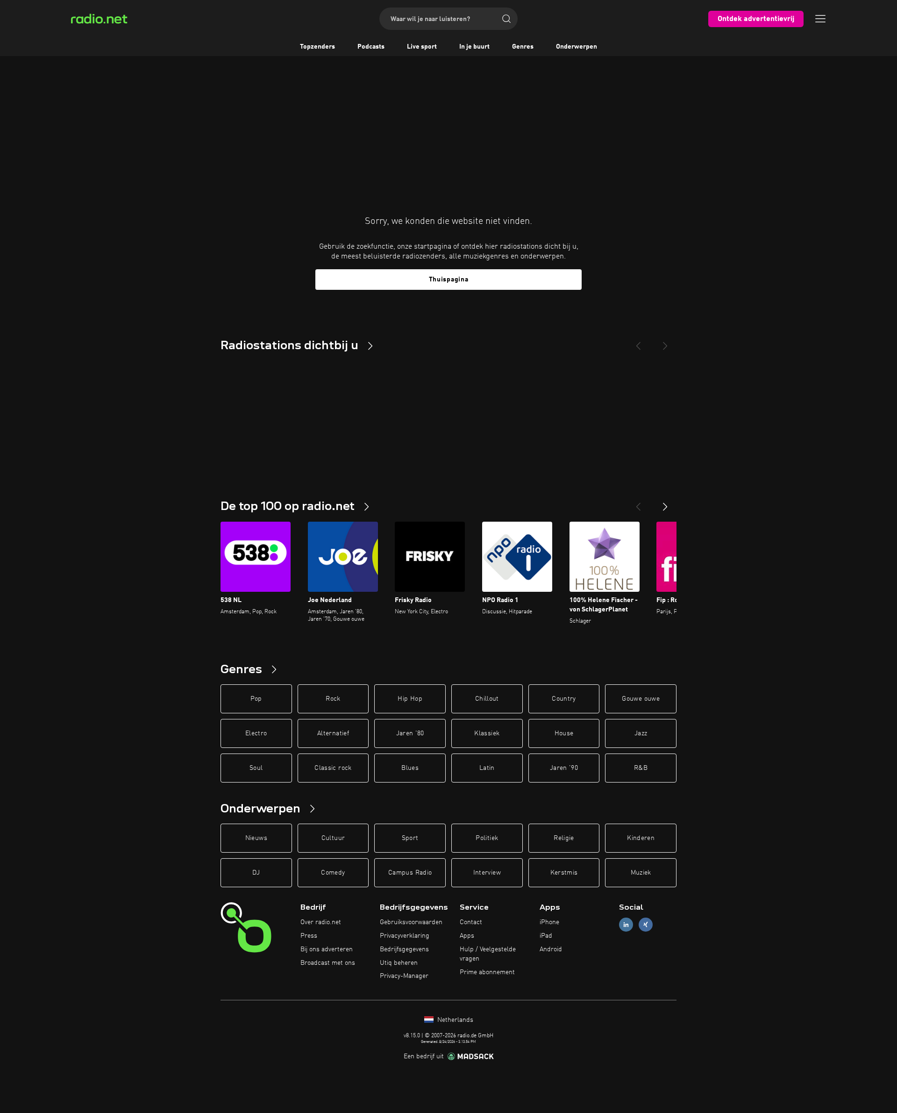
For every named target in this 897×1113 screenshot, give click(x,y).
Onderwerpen (576, 46)
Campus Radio (410, 872)
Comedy (333, 872)
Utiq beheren (399, 963)
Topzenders (317, 46)
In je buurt (474, 46)
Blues (410, 768)
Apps (467, 936)
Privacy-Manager (404, 976)
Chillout (487, 699)
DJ (256, 872)
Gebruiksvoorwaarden (411, 922)
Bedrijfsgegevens (404, 949)
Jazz (640, 733)
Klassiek (486, 733)
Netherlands (454, 1020)
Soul (256, 768)
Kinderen (641, 838)
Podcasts (370, 46)
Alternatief (333, 733)
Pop (256, 699)
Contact (471, 922)
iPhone (549, 922)
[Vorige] (638, 503)
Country (564, 699)
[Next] (665, 342)
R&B (641, 768)
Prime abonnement (487, 972)
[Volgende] (665, 503)
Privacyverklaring (404, 936)
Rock (333, 699)
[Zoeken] (506, 18)
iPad (546, 936)
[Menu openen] (820, 18)
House (564, 733)
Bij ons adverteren (326, 949)
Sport (410, 838)
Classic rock (332, 768)
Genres (523, 46)
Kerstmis (564, 872)
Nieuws (256, 838)
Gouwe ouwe (641, 699)
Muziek (641, 872)
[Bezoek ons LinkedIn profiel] (626, 925)
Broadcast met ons (327, 963)
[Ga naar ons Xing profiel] (645, 925)
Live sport (422, 46)
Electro (256, 733)
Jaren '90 (564, 768)
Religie (564, 838)
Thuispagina (449, 279)
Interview (487, 872)
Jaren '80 (410, 733)
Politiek (487, 838)
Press (308, 936)
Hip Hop (410, 699)
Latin (487, 768)
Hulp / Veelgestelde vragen (488, 954)
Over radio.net (320, 922)
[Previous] (638, 342)
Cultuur (333, 838)
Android (551, 949)
